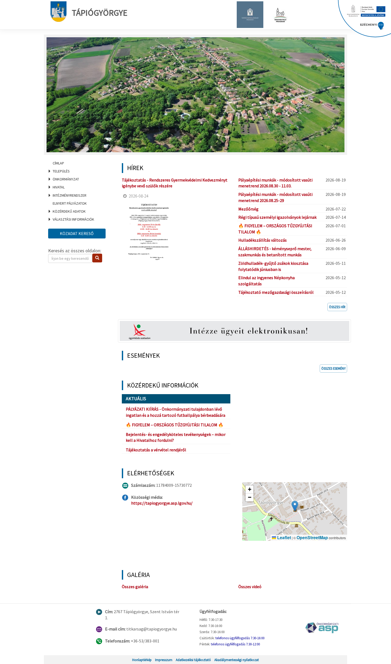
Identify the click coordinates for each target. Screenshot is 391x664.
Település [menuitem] (61, 171)
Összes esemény (333, 368)
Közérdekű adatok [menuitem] (69, 211)
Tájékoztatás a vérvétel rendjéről (156, 449)
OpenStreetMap (312, 537)
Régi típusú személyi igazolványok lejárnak (277, 217)
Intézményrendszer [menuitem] (69, 195)
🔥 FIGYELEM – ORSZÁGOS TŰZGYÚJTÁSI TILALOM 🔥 (174, 424)
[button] (295, 506)
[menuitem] (78, 163)
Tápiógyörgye (99, 12)
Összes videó (249, 586)
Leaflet (283, 537)
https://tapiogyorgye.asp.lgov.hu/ (162, 503)
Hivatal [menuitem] (59, 187)
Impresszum (163, 660)
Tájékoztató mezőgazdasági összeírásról (276, 292)
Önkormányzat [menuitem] (66, 179)
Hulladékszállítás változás (262, 240)
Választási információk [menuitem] (73, 219)
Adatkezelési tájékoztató (193, 660)
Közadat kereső (77, 233)
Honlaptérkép (142, 660)
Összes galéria (135, 586)
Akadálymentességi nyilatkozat (236, 660)
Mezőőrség (248, 209)
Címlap (58, 163)
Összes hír (337, 307)
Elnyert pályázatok (70, 203)
